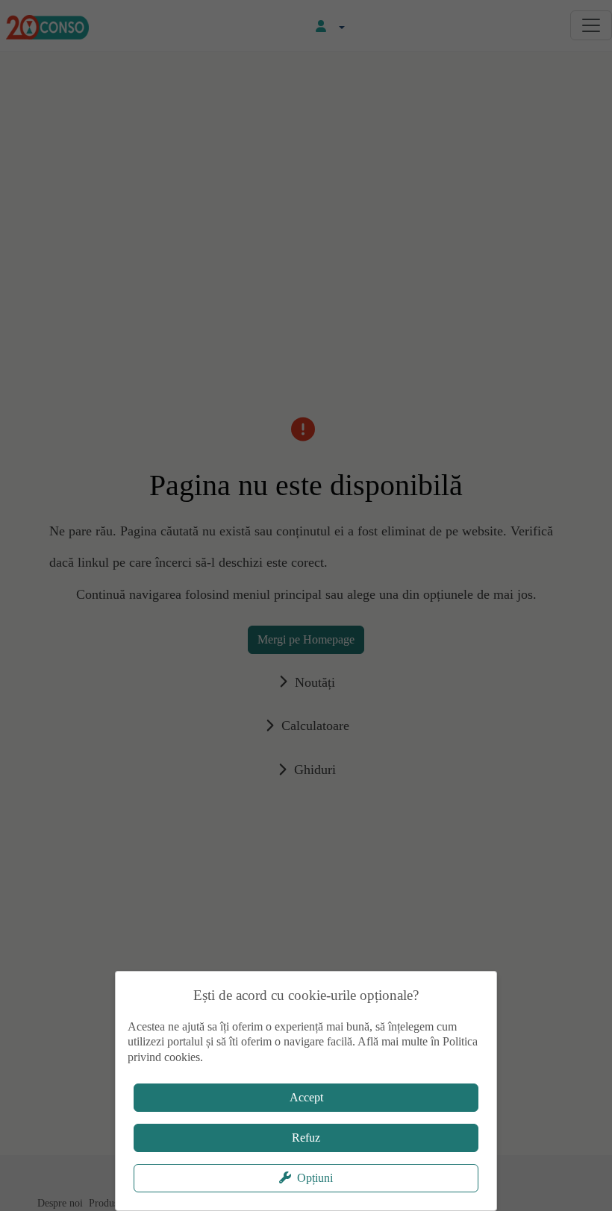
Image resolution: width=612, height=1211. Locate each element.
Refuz (306, 1137)
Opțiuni (315, 1177)
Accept (306, 1097)
